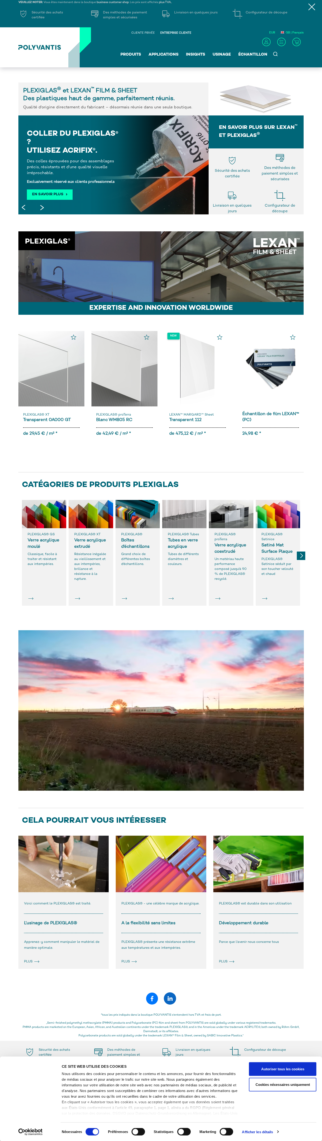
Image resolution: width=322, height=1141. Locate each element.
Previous (24, 208)
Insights (195, 55)
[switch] (138, 1132)
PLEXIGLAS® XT (36, 415)
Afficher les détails (257, 1132)
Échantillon (252, 55)
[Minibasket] (296, 42)
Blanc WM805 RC (114, 420)
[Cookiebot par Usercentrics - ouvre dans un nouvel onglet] (30, 1131)
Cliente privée (143, 33)
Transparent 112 (185, 420)
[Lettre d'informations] (281, 42)
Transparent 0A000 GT (47, 420)
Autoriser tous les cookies (282, 1069)
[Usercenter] (266, 42)
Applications (163, 55)
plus (28, 961)
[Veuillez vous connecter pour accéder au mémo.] (73, 337)
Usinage (222, 55)
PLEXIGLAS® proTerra (113, 415)
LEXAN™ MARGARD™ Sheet (191, 415)
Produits (130, 55)
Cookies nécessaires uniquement (283, 1084)
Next (41, 208)
